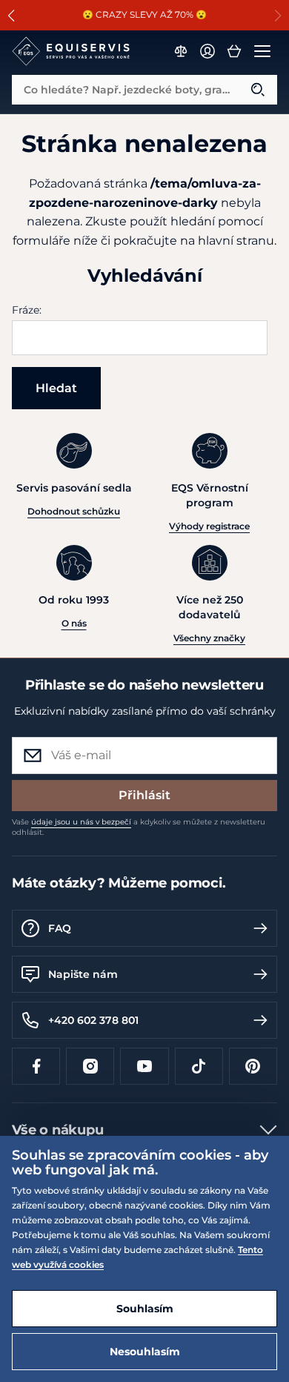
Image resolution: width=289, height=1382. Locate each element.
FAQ (59, 928)
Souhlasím (144, 1308)
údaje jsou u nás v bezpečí (81, 822)
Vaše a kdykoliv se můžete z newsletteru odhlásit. (138, 827)
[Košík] (234, 51)
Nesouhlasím (145, 1351)
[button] (11, 15)
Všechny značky (209, 638)
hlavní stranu (236, 241)
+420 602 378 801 (93, 1020)
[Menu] (262, 51)
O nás (74, 623)
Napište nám (83, 974)
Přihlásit (144, 795)
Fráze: (26, 310)
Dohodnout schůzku (73, 511)
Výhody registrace (209, 526)
